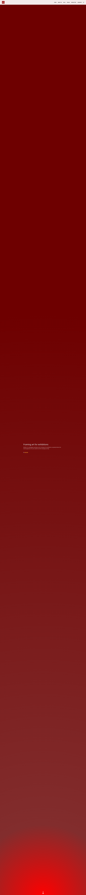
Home (55, 2)
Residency (80, 2)
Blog (64, 2)
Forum (68, 2)
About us (60, 2)
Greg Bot (26, 452)
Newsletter (73, 2)
